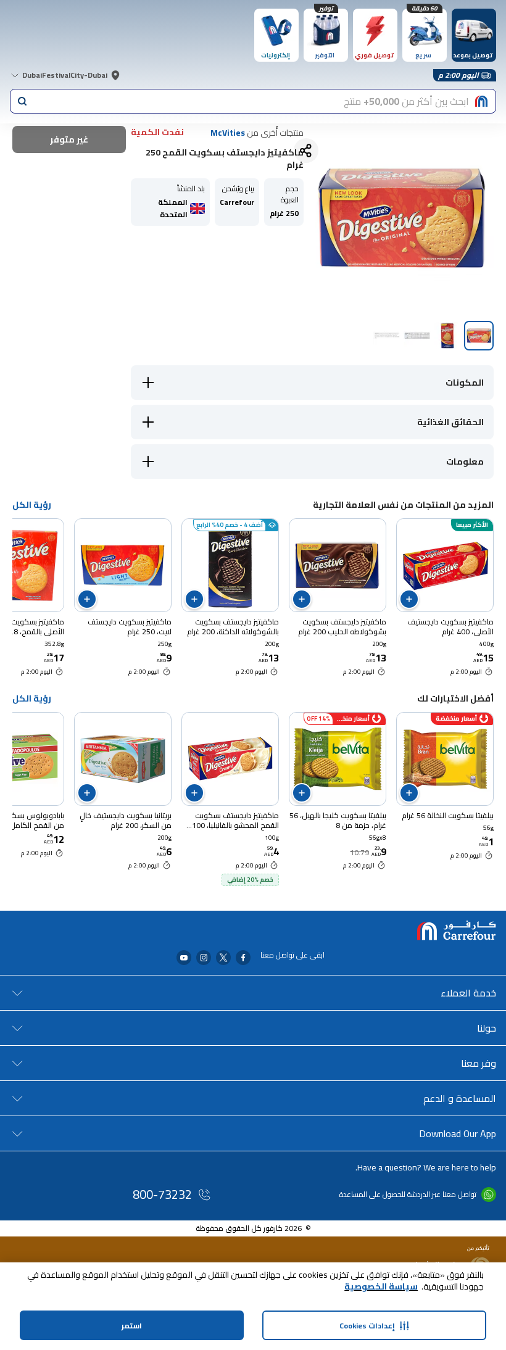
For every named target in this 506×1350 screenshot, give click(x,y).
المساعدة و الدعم (459, 1098)
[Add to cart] (409, 599)
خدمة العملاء (468, 993)
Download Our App (457, 1133)
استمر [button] (132, 1326)
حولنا (486, 1028)
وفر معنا (478, 1063)
